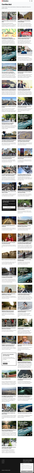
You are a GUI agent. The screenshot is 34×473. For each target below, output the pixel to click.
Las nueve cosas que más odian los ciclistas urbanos (24, 328)
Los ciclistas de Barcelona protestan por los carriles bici (24, 379)
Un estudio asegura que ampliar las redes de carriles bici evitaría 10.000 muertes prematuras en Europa (25, 243)
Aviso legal (3, 470)
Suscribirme (9, 207)
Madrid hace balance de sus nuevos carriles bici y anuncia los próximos (8, 311)
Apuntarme (5, 363)
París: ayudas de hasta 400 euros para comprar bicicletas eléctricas (8, 158)
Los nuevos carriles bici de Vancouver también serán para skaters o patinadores (25, 362)
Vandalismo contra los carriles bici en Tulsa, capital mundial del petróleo (24, 141)
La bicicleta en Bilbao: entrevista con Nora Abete (9, 21)
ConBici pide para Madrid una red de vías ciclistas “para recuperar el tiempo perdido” (24, 294)
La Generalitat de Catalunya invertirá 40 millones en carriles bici (24, 311)
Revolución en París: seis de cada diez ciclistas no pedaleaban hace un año (24, 90)
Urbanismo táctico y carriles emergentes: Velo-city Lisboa (25, 73)
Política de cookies (7, 470)
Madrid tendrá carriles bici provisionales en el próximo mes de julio (24, 107)
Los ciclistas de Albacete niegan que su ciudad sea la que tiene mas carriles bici (24, 175)
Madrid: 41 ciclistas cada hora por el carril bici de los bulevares (25, 209)
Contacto (3, 462)
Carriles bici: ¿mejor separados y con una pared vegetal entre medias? (9, 448)
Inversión (6, 8)
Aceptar (27, 471)
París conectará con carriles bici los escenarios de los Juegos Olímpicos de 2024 (8, 73)
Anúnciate (3, 461)
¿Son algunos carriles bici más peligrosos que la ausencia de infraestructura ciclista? (9, 141)
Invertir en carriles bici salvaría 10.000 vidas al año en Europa (24, 192)
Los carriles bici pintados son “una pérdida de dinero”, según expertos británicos (9, 175)
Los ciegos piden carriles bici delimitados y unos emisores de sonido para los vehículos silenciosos (25, 397)
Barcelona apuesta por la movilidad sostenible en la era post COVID (8, 124)
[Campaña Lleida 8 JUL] (9, 53)
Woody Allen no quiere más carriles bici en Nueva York (25, 345)
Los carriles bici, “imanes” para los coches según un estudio (9, 192)
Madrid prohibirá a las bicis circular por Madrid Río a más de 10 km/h (24, 226)
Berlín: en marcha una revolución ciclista (9, 259)
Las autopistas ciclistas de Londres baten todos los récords (25, 158)
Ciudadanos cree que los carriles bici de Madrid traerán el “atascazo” (8, 294)
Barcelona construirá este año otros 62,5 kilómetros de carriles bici (9, 328)
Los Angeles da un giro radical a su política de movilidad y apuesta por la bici (9, 396)
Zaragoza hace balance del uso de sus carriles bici (8, 226)
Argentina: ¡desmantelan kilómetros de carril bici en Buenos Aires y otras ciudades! (24, 38)
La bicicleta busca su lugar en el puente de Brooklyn (9, 107)
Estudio (3, 8)
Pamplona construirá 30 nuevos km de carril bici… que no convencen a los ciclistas (8, 345)
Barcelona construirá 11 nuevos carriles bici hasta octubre (24, 260)
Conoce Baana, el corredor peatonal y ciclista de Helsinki (24, 21)
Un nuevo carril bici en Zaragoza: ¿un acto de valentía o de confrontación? (9, 277)
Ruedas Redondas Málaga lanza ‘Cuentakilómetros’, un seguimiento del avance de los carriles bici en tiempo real (9, 38)
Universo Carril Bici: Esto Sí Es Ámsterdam (25, 54)
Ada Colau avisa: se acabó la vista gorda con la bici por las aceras (8, 243)
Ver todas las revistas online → (7, 209)
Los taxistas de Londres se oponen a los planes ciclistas (8, 413)
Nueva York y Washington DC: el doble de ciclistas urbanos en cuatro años (9, 430)
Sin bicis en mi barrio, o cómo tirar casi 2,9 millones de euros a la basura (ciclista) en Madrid (9, 90)
